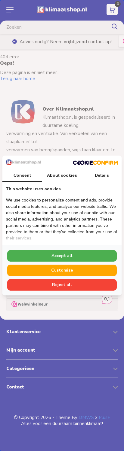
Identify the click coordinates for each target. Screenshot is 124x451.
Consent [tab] (22, 175)
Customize (62, 270)
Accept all (62, 256)
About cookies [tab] (62, 175)
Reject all (62, 285)
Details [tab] (102, 175)
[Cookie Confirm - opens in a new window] (95, 162)
